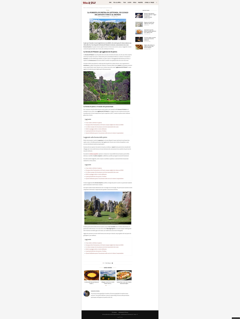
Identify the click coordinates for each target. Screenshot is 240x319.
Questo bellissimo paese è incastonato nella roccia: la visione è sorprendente (105, 133)
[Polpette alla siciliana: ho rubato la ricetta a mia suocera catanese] (139, 47)
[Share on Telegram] (112, 263)
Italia (124, 2)
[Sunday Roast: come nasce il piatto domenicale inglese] (124, 275)
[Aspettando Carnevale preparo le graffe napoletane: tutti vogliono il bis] (139, 31)
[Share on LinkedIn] (109, 263)
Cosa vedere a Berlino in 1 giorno (94, 122)
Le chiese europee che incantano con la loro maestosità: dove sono (102, 127)
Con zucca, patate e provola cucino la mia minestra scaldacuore (150, 39)
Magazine (140, 2)
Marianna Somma (105, 16)
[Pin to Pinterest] (108, 263)
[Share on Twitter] (106, 263)
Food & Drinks (117, 2)
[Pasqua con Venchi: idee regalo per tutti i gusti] (139, 24)
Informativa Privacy (123, 312)
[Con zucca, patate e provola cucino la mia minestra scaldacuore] (139, 39)
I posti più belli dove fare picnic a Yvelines (96, 131)
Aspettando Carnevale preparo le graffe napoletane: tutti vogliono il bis (150, 31)
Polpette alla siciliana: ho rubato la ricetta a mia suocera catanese (149, 46)
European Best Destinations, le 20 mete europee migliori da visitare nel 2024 (104, 124)
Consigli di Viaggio (149, 2)
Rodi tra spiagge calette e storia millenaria (96, 129)
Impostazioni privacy (235, 318)
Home (110, 2)
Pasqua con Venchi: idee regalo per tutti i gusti (149, 23)
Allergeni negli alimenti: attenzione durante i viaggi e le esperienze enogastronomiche (150, 15)
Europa (129, 2)
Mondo (134, 2)
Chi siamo (114, 312)
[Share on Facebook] (105, 263)
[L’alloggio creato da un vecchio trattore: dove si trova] (107, 275)
